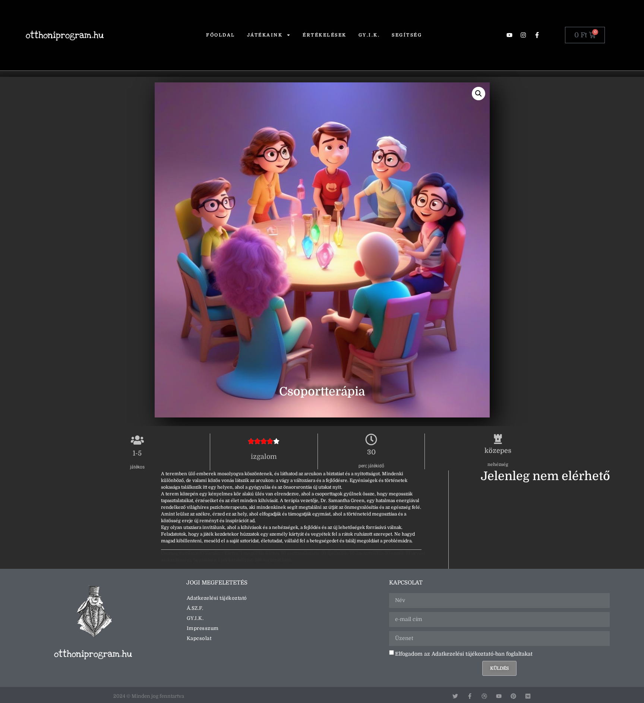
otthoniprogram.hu (65, 35)
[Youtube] (509, 35)
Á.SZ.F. (195, 608)
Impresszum (203, 628)
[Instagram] (523, 35)
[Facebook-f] (537, 35)
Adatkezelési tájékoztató (217, 598)
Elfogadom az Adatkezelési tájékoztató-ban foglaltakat (464, 653)
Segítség (407, 35)
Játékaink (265, 35)
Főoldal (220, 35)
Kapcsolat (199, 638)
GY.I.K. (369, 35)
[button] (478, 93)
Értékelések (325, 35)
